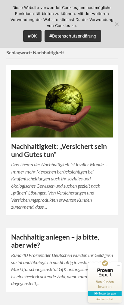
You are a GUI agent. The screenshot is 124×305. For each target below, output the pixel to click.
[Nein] (116, 24)
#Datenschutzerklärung (72, 35)
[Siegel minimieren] (119, 265)
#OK (32, 35)
